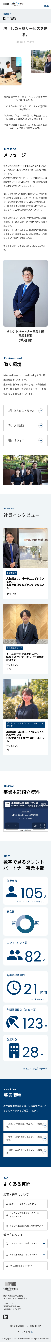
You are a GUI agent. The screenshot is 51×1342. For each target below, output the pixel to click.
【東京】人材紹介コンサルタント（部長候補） (24, 1138)
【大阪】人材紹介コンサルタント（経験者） (24, 1151)
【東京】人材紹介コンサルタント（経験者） (24, 1125)
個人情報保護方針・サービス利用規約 (25, 1326)
